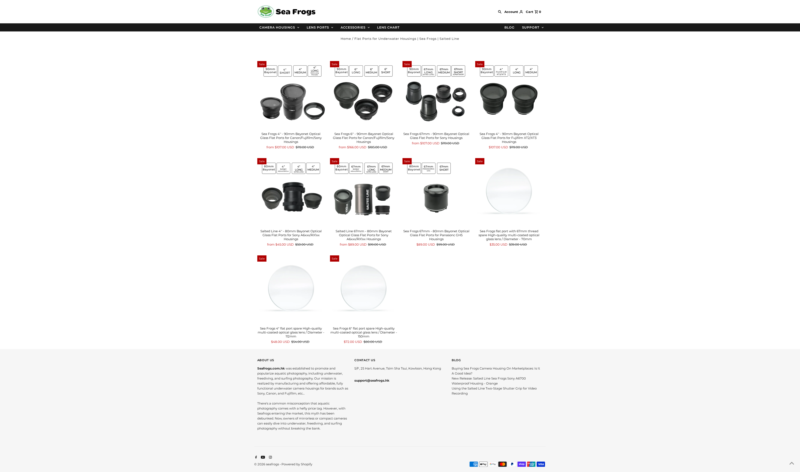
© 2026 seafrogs (267, 464)
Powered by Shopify (296, 464)
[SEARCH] (499, 11)
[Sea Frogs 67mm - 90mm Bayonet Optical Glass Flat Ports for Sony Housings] (436, 95)
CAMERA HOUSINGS (277, 27)
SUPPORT (530, 27)
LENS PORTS (318, 27)
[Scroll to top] (792, 464)
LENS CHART (388, 27)
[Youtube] (262, 457)
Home (346, 39)
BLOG (509, 27)
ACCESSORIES (353, 27)
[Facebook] (255, 457)
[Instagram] (270, 457)
